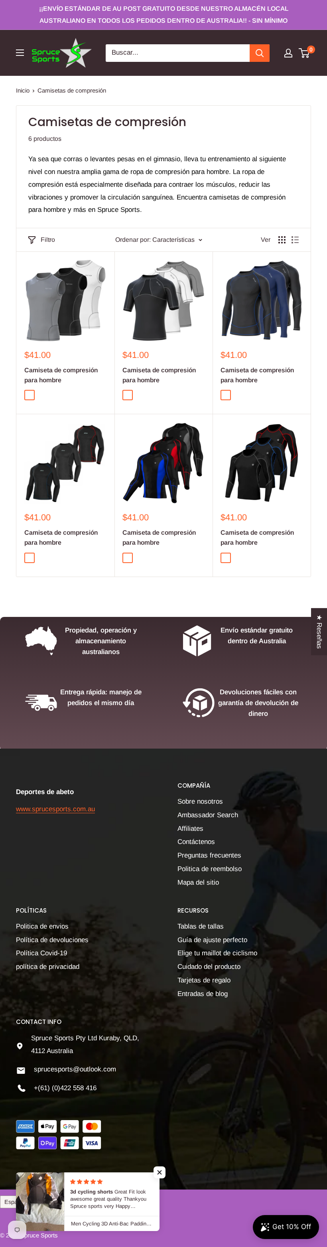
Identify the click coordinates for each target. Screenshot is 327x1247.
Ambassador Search (207, 815)
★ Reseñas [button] (319, 631)
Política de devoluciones (52, 940)
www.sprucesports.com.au (55, 809)
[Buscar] (260, 53)
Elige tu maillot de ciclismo (217, 953)
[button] (159, 1172)
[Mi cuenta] (288, 53)
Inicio (23, 90)
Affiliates (190, 828)
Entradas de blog (202, 994)
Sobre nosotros (200, 801)
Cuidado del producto (208, 966)
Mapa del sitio (198, 882)
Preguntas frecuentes (209, 855)
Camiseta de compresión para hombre (61, 375)
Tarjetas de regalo (203, 980)
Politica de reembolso (209, 869)
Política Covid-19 (41, 953)
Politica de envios (42, 926)
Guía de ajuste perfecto (212, 940)
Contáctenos (196, 842)
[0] (304, 53)
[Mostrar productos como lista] (295, 239)
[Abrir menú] (20, 52)
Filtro (48, 239)
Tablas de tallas (200, 926)
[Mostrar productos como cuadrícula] (282, 239)
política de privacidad (47, 966)
